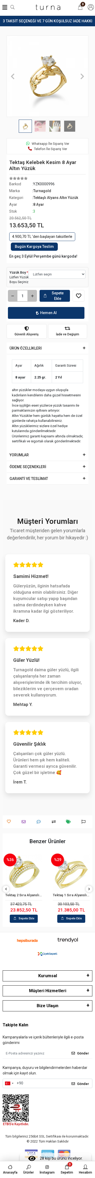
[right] (89, 889)
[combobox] (9, 1083)
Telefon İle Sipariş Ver (50, 149)
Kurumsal (47, 975)
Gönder (83, 1053)
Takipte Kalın (15, 1024)
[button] (13, 76)
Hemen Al (48, 313)
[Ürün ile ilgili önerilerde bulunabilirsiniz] (84, 821)
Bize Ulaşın (47, 1005)
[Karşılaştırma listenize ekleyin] (55, 821)
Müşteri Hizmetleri (47, 990)
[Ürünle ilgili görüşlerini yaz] (40, 821)
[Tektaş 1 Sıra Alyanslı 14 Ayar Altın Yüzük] (71, 872)
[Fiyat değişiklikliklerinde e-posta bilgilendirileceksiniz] (70, 821)
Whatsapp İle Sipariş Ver (50, 144)
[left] (6, 889)
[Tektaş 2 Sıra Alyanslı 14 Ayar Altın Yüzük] (23, 872)
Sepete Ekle (58, 296)
